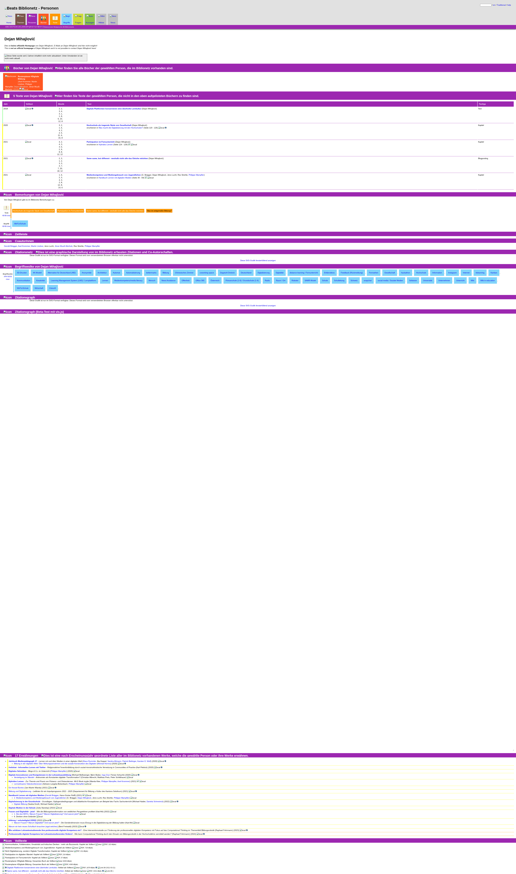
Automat (116, 273)
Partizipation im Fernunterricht (101, 142)
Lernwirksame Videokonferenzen (28, 784)
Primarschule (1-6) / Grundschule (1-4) (242, 280)
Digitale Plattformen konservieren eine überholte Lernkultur (114, 109)
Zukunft (52, 288)
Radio (267, 280)
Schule (325, 280)
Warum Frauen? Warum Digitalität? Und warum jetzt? (36, 823)
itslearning (480, 273)
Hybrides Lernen (106, 144)
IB (5, 216)
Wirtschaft (39, 288)
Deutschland (246, 273)
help (509, 5)
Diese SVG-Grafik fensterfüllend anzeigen (258, 260)
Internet (466, 273)
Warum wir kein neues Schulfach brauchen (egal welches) (33, 826)
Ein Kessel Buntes (16, 788)
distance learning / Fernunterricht (304, 273)
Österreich (215, 280)
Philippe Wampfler (196, 175)
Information (437, 273)
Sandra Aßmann (114, 761)
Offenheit (185, 280)
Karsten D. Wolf (144, 761)
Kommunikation (23, 280)
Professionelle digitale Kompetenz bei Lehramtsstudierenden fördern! (41, 834)
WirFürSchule (20, 224)
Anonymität (86, 273)
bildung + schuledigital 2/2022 (22, 820)
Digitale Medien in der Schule (22, 808)
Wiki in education (487, 280)
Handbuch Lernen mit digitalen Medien (115, 178)
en (494, 5)
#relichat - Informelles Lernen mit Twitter (27, 767)
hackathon (405, 273)
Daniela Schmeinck (155, 801)
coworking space (207, 273)
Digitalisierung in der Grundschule (24, 801)
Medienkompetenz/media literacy (128, 280)
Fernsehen (373, 273)
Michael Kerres (104, 764)
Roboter (295, 280)
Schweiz (354, 280)
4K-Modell (37, 273)
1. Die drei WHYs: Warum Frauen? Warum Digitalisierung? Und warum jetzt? (46, 814)
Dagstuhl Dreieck (227, 273)
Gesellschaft (389, 273)
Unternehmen (444, 280)
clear (8, 216)
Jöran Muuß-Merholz (64, 246)
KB (3, 216)
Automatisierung (133, 273)
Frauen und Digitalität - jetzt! (22, 811)
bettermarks (151, 273)
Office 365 (200, 280)
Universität (427, 280)
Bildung (166, 273)
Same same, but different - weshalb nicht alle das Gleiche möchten (117, 158)
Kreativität (40, 280)
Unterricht (460, 280)
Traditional (501, 5)
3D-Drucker (22, 273)
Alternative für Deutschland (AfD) (62, 273)
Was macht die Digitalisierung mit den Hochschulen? (121, 128)
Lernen (105, 280)
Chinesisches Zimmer (184, 273)
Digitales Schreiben (17, 771)
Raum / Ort (280, 280)
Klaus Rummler (89, 761)
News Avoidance (168, 280)
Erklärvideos (329, 273)
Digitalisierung (264, 273)
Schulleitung (339, 280)
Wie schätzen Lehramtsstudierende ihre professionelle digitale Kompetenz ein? (45, 830)
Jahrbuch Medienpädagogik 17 (23, 761)
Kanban (494, 273)
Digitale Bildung (20, 804)
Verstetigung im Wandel (24, 777)
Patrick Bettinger (129, 761)
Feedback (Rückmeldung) (352, 273)
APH (5, 276)
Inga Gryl (106, 775)
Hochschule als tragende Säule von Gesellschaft (109, 125)
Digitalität (280, 273)
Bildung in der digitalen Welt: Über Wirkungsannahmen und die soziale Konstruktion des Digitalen (55, 764)
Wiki (472, 280)
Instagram (452, 273)
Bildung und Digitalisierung (20, 791)
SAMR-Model (310, 280)
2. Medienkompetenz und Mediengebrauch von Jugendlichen (40, 798)
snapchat (368, 280)
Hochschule (421, 273)
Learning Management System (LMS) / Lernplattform (73, 280)
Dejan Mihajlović (84, 798)
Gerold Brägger (10, 246)
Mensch (152, 280)
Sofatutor (413, 280)
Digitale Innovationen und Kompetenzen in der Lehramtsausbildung (40, 775)
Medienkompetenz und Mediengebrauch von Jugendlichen (114, 175)
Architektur (102, 273)
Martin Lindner (37, 246)
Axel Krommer (25, 81)
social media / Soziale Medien (390, 280)
